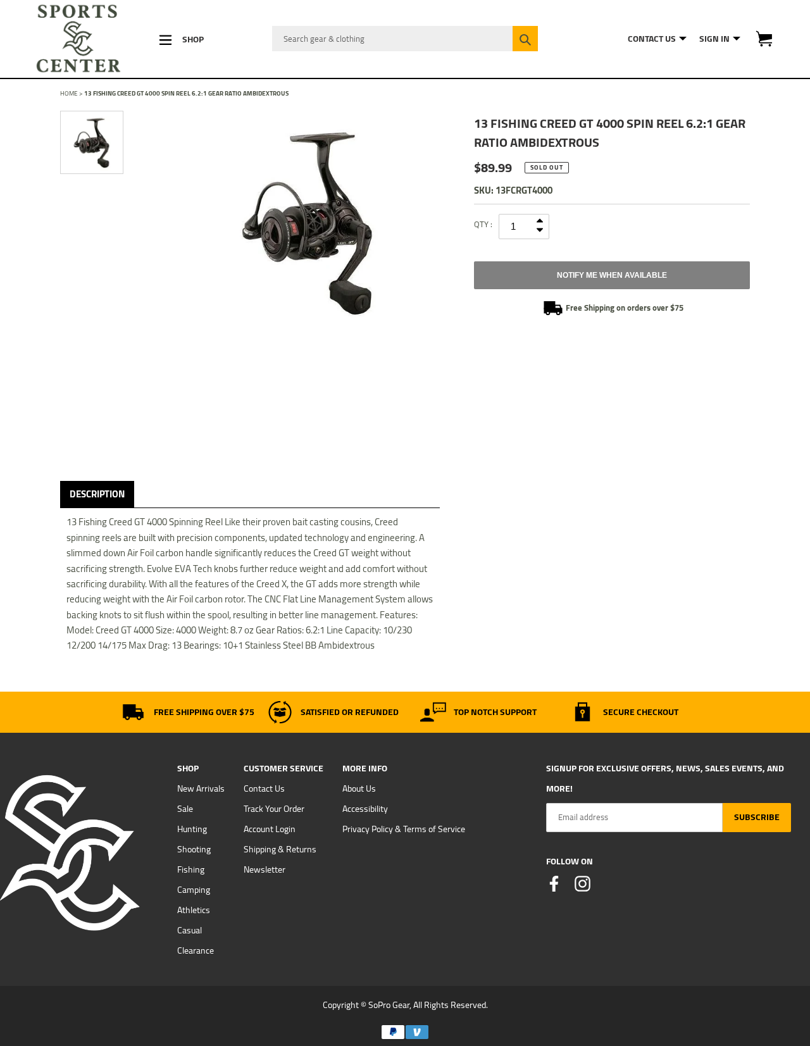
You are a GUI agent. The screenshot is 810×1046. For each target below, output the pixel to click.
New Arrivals (201, 788)
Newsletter (264, 869)
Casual (189, 930)
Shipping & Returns (280, 849)
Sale (185, 808)
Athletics (193, 910)
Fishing (190, 869)
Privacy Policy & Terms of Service (403, 829)
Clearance (195, 950)
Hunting (192, 829)
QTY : (483, 224)
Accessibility (365, 808)
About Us (359, 788)
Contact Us (264, 788)
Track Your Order (274, 808)
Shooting (194, 849)
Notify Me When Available (612, 275)
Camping (193, 889)
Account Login (270, 829)
